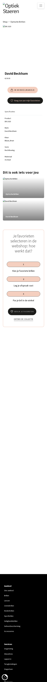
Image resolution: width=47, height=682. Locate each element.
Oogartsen (8, 669)
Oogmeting (8, 649)
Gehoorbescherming (12, 626)
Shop (5, 21)
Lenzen (7, 600)
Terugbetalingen (10, 664)
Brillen (6, 595)
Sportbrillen (8, 616)
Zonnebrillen (9, 606)
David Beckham (16, 73)
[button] (40, 6)
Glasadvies (8, 654)
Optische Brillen (17, 21)
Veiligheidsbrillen (10, 621)
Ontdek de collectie (23, 319)
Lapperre (7, 659)
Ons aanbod (9, 590)
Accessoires (9, 631)
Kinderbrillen (9, 611)
